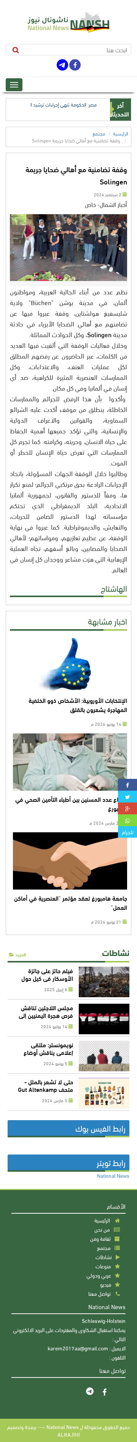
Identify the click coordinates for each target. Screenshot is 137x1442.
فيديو (105, 1284)
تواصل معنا (99, 1293)
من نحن (102, 1229)
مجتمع (98, 133)
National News (113, 1175)
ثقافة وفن (100, 1238)
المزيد (20, 954)
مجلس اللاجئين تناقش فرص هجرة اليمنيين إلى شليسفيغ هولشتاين (46, 1015)
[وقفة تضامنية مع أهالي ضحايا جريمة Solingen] (127, 785)
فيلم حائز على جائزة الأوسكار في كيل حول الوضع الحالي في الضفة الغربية (45, 982)
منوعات (103, 1266)
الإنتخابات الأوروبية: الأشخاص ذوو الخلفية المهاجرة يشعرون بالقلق (78, 705)
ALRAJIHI (68, 1434)
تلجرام (128, 832)
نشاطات (115, 952)
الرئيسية (120, 133)
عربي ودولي (98, 1275)
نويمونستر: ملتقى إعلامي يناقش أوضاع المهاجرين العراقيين (48, 1052)
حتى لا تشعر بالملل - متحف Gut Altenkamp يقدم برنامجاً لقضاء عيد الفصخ (45, 1093)
